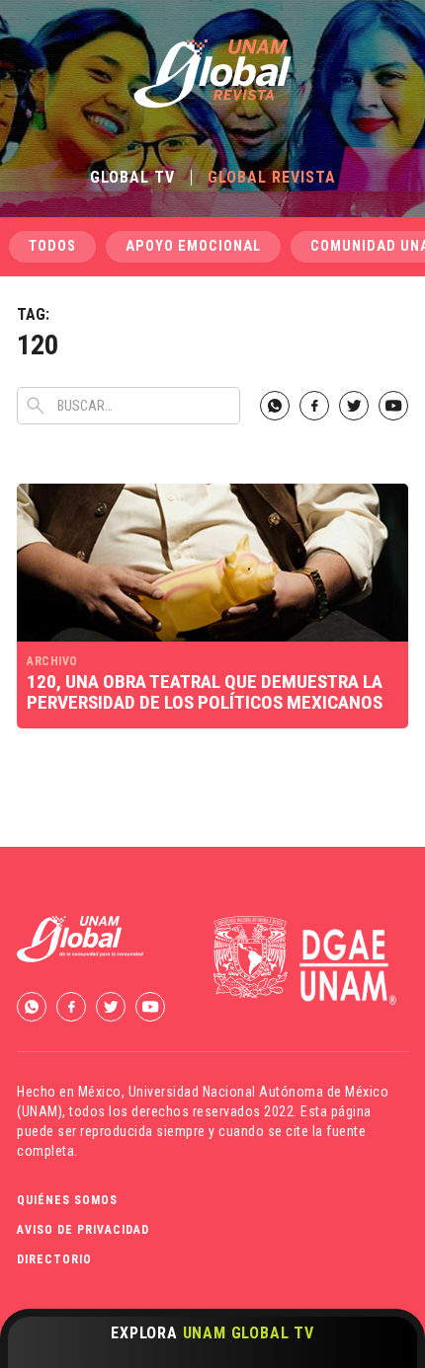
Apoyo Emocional (193, 246)
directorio (54, 1259)
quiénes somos (67, 1200)
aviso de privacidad (83, 1230)
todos (52, 246)
